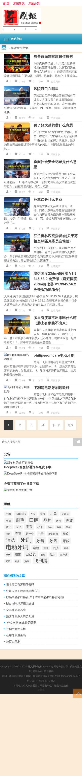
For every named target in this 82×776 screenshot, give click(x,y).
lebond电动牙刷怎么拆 (20, 603)
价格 (42, 514)
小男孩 (41, 689)
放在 (50, 527)
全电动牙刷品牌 (16, 610)
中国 (8, 513)
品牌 (47, 520)
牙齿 (53, 540)
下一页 (56, 425)
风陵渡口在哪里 (46, 88)
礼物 (66, 548)
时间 (8, 533)
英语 (43, 554)
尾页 (70, 425)
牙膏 (40, 540)
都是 (17, 561)
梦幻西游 (53, 533)
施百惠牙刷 (13, 641)
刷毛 (20, 520)
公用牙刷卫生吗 (16, 635)
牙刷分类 (34, 3)
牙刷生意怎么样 (16, 629)
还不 (8, 561)
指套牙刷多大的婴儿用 (20, 616)
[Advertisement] (41, 735)
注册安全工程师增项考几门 (23, 591)
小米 (40, 527)
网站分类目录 (61, 666)
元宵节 (65, 513)
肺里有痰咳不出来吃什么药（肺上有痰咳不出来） (55, 320)
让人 (52, 554)
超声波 (63, 554)
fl (10, 81)
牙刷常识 (18, 3)
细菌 (18, 554)
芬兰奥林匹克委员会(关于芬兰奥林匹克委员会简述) (56, 238)
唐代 (58, 520)
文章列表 (55, 81)
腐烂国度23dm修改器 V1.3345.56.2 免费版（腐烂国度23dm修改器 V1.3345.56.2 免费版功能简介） (55, 281)
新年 (68, 527)
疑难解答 (49, 671)
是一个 (30, 533)
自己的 (30, 553)
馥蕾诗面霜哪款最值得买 (53, 56)
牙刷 (25, 539)
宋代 (18, 527)
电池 (36, 548)
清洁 (10, 540)
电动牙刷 (17, 547)
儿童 (53, 513)
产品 (33, 514)
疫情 (46, 548)
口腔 (34, 519)
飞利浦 (40, 560)
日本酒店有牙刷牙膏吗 (20, 584)
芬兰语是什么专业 (48, 199)
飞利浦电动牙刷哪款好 (51, 387)
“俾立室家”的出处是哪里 (21, 622)
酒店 (26, 561)
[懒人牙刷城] (41, 20)
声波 (69, 520)
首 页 (6, 3)
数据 (59, 527)
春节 (18, 533)
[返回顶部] (77, 693)
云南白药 (21, 514)
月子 (41, 533)
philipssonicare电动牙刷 (54, 355)
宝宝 (29, 526)
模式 (65, 533)
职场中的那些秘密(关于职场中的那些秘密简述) (35, 597)
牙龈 (65, 540)
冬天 (8, 520)
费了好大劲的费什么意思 (53, 125)
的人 (56, 547)
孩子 (8, 527)
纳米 (8, 554)
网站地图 (37, 671)
